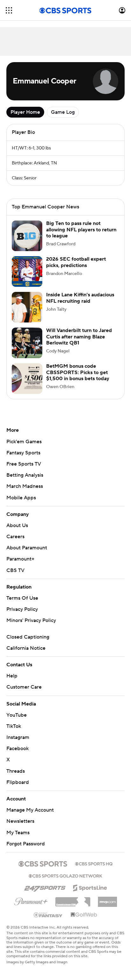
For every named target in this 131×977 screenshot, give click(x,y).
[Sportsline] (90, 893)
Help (11, 682)
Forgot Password (25, 850)
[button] (9, 10)
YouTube (16, 721)
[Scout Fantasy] (48, 921)
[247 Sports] (45, 893)
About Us (17, 532)
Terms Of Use (22, 604)
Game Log (63, 112)
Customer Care (24, 693)
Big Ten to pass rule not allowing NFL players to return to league (81, 236)
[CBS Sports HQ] (94, 869)
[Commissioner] (72, 906)
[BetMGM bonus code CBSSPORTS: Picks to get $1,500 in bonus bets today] (27, 385)
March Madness (24, 492)
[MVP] (107, 905)
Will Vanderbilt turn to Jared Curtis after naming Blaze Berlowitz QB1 (79, 343)
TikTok (13, 732)
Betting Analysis (24, 481)
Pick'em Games (24, 448)
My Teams (18, 839)
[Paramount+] (31, 906)
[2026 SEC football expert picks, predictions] (27, 278)
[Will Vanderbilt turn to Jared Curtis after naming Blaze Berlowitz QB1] (27, 349)
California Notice (25, 654)
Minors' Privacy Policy (31, 627)
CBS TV (15, 577)
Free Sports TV (23, 470)
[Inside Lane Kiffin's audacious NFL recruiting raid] (27, 313)
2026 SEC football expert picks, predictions (76, 268)
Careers (15, 543)
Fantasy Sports (23, 459)
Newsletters (20, 827)
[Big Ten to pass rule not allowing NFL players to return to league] (27, 242)
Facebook (17, 755)
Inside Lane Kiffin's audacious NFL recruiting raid (80, 304)
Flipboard (17, 788)
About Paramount (26, 554)
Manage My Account (30, 816)
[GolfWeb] (84, 921)
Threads (15, 777)
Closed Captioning (27, 643)
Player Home (25, 112)
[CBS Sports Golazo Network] (65, 882)
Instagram (17, 744)
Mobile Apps (21, 504)
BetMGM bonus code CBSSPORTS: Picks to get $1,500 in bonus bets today (77, 378)
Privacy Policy (22, 615)
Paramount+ (20, 565)
